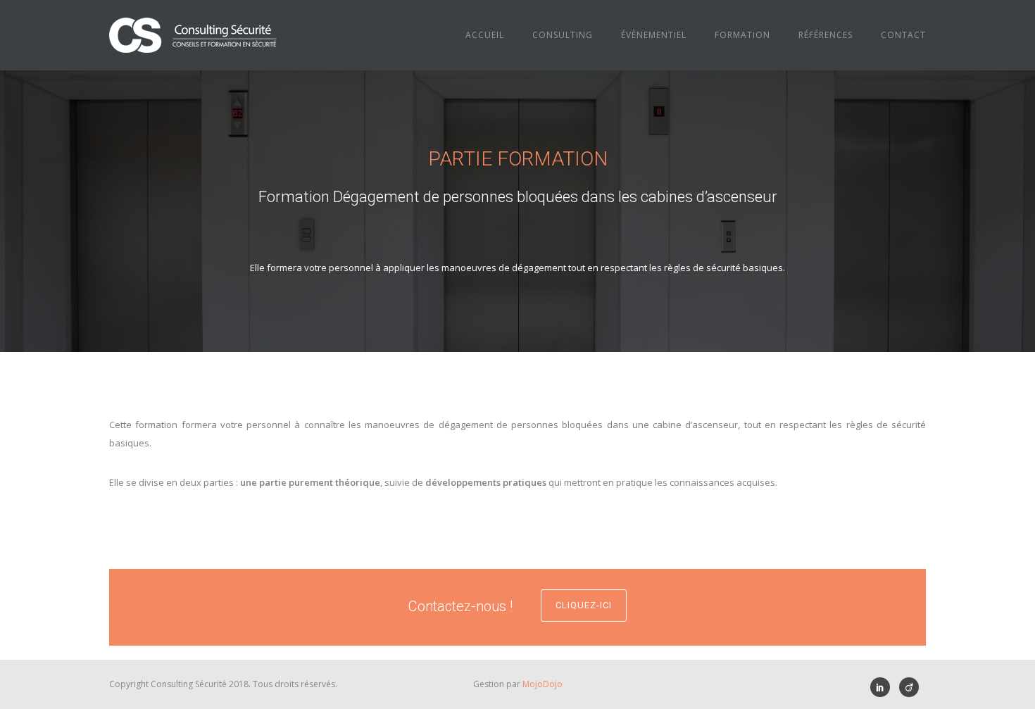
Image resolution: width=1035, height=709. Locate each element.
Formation (742, 35)
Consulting (562, 35)
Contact (903, 35)
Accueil (484, 35)
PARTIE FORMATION (518, 158)
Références (825, 35)
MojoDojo (542, 684)
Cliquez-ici (584, 605)
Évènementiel (653, 35)
